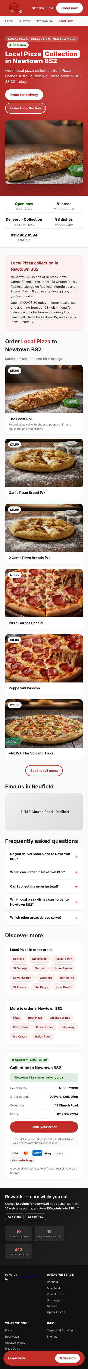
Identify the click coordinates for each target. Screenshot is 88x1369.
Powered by (11, 1277)
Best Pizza (35, 1017)
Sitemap (52, 1336)
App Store (14, 1216)
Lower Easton (22, 977)
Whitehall (46, 977)
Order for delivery (24, 95)
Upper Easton (63, 968)
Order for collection (25, 108)
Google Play (35, 1216)
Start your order (44, 1127)
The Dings (41, 987)
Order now (69, 8)
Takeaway (24, 20)
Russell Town (63, 958)
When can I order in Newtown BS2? (37, 872)
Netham (40, 968)
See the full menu (44, 771)
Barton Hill (67, 977)
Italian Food (43, 1036)
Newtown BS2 (45, 20)
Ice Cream (20, 1036)
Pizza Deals (20, 1027)
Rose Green (63, 987)
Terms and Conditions (61, 1330)
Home (9, 20)
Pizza (16, 1017)
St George (20, 968)
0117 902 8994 (42, 8)
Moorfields (39, 958)
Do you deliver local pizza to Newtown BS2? (40, 856)
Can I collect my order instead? (34, 886)
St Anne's (19, 987)
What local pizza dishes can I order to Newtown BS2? (39, 901)
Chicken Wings (60, 1017)
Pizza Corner (44, 1027)
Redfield (18, 958)
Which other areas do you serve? (36, 918)
